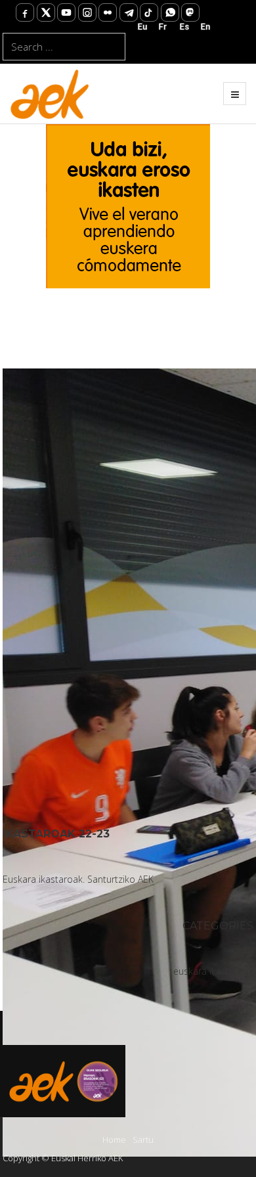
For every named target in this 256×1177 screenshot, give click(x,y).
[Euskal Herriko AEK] (50, 93)
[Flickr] (107, 12)
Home (114, 1139)
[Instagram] (87, 12)
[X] (46, 12)
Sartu (143, 1139)
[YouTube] (66, 12)
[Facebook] (25, 12)
